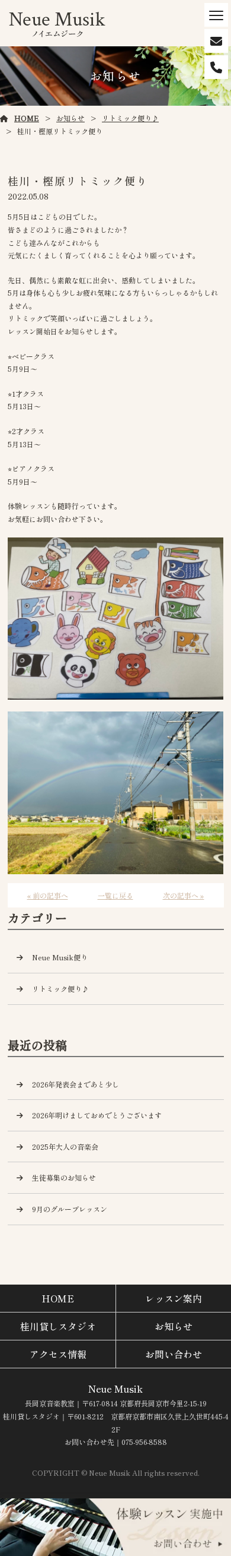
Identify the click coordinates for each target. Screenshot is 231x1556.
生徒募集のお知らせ (64, 1177)
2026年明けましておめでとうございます (97, 1115)
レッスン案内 (173, 1298)
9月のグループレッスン (69, 1209)
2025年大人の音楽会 (65, 1146)
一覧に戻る (115, 895)
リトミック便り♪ (130, 118)
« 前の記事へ (47, 895)
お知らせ (70, 118)
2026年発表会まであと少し (75, 1084)
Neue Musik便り (60, 957)
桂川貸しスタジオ (58, 1326)
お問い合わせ (173, 1354)
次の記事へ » (183, 895)
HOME (26, 118)
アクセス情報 (58, 1354)
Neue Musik (115, 1388)
